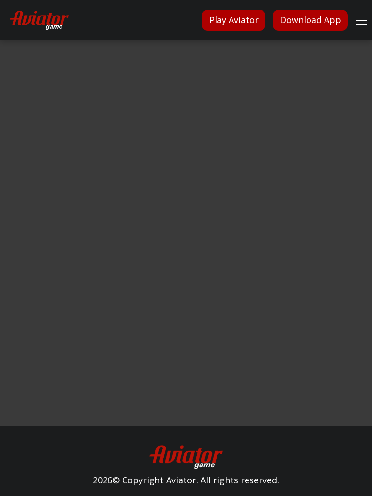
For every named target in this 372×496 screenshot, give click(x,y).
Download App (310, 20)
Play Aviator (234, 20)
